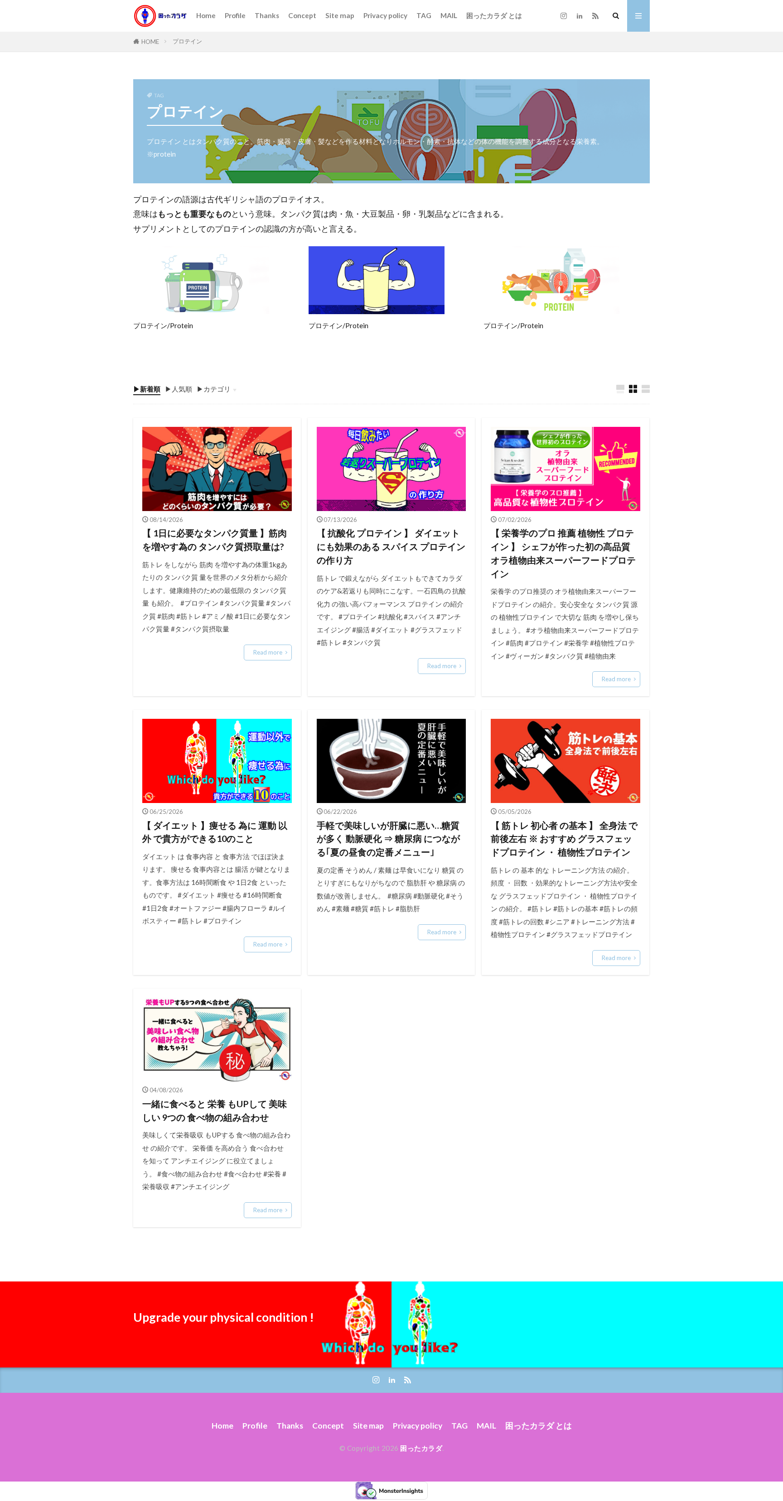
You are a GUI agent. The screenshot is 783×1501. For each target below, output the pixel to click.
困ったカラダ (421, 1448)
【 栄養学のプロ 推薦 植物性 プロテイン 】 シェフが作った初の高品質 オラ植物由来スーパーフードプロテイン (565, 552)
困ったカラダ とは (494, 15)
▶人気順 (178, 389)
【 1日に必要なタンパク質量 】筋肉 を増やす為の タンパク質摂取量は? (214, 539)
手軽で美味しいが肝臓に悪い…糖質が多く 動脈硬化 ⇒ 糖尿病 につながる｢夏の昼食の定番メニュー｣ (388, 838)
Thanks (267, 15)
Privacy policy (385, 15)
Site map (339, 15)
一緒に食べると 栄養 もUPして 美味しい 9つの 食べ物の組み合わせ (214, 1110)
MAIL (448, 15)
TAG (423, 15)
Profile (235, 15)
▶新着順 (146, 389)
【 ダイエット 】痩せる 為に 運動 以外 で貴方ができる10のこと (214, 832)
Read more (267, 652)
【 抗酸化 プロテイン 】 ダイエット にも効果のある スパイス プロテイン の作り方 (391, 546)
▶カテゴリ (214, 389)
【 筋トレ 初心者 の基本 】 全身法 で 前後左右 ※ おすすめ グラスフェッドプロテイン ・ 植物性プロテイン (564, 838)
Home (206, 15)
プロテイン (187, 41)
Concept (302, 15)
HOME (150, 41)
